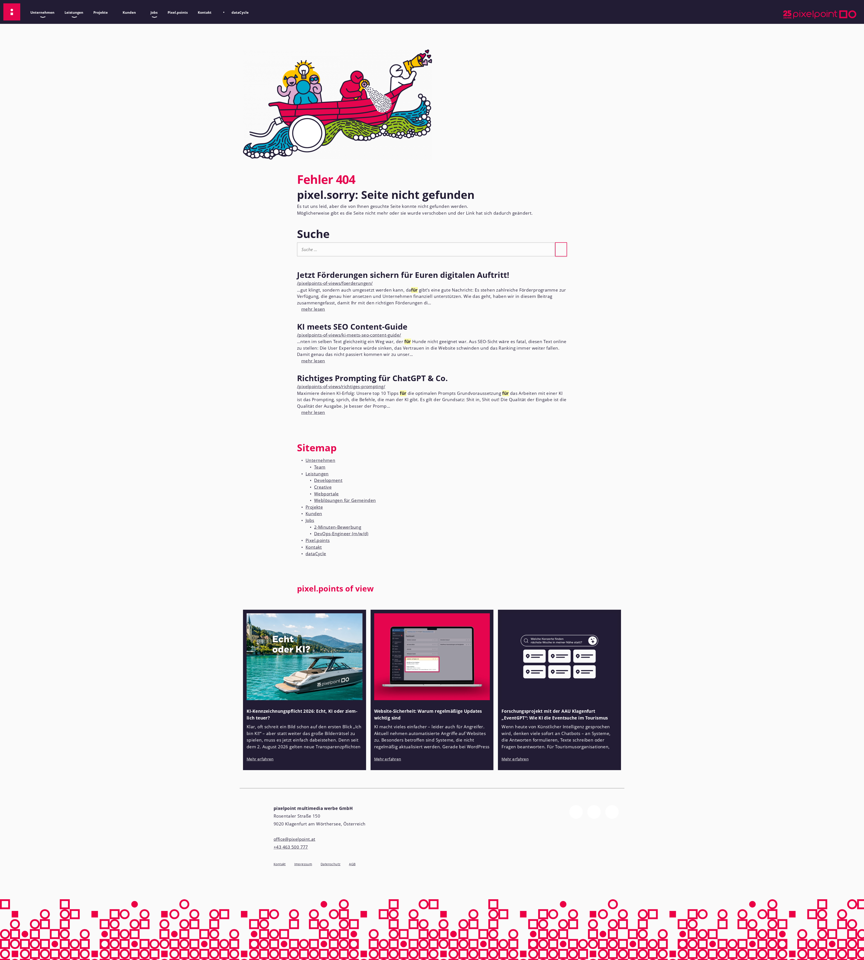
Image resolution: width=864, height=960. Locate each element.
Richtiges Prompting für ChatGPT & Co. (372, 378)
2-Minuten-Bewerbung (337, 527)
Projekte (99, 11)
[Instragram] (594, 812)
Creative (323, 487)
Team (320, 467)
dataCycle (238, 11)
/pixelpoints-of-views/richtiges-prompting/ (341, 386)
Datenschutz (330, 864)
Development (328, 480)
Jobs (152, 11)
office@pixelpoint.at (294, 839)
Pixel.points (178, 12)
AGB (352, 864)
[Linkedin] (612, 812)
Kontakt (203, 11)
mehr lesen (311, 309)
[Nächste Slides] (616, 591)
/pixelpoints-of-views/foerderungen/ (335, 283)
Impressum (303, 864)
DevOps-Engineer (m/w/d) (341, 534)
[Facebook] (576, 812)
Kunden (127, 11)
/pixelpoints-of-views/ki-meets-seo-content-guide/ (349, 335)
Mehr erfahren (260, 759)
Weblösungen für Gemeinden (345, 500)
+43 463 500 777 (291, 847)
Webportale (326, 494)
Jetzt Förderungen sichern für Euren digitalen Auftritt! (403, 274)
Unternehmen (40, 11)
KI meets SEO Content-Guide (352, 326)
